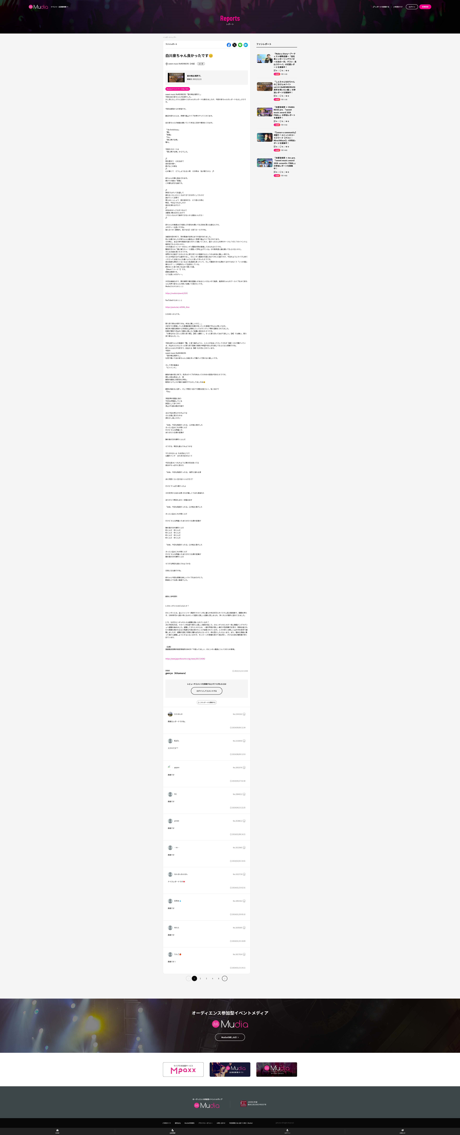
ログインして (207, 691)
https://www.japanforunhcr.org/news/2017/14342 (185, 658)
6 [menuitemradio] (218, 978)
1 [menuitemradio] (194, 978)
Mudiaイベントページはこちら (178, 89)
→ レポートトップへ (169, 37)
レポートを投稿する (382, 7)
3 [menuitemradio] (206, 978)
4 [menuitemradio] (212, 978)
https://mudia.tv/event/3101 (176, 293)
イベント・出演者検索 (59, 7)
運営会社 (178, 1123)
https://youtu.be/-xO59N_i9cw (177, 307)
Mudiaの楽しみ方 (229, 1037)
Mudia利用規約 (189, 1123)
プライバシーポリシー (205, 1123)
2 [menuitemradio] (200, 978)
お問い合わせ (221, 1123)
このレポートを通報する (207, 702)
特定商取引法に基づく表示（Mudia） (241, 1123)
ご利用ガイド (398, 7)
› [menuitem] (224, 978)
